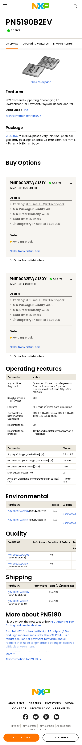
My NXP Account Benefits (50, 708)
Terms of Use (29, 725)
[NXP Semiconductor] (40, 6)
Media (69, 703)
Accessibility (63, 725)
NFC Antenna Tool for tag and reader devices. (40, 623)
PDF (26, 110)
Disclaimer (67, 585)
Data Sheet (60, 737)
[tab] (41, 260)
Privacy (15, 725)
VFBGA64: (12, 136)
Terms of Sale (46, 725)
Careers (35, 703)
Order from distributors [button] (29, 260)
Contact (19, 708)
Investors (53, 703)
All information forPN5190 (22, 116)
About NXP (16, 703)
